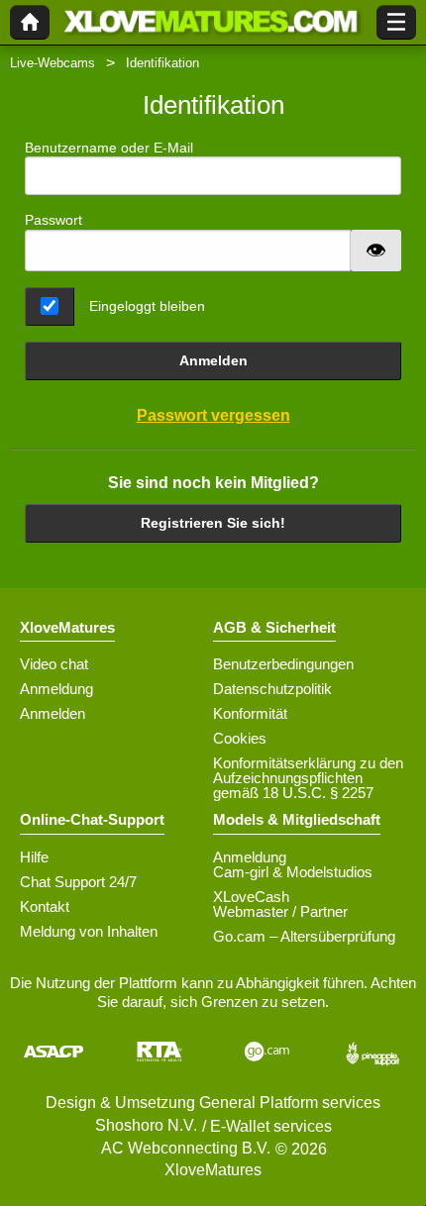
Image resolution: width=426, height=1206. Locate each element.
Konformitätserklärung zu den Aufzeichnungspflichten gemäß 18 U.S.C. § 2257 (308, 777)
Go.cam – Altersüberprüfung (304, 936)
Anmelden (213, 360)
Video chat (54, 663)
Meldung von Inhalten (89, 931)
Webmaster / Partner (280, 911)
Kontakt (44, 906)
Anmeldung (56, 688)
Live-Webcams (52, 62)
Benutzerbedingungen (283, 663)
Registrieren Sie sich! (213, 523)
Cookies (239, 738)
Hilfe (34, 857)
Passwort (53, 220)
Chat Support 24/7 (78, 881)
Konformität (250, 713)
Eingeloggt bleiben (147, 306)
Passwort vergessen (213, 415)
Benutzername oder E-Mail (109, 147)
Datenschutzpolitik (272, 688)
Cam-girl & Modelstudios (293, 871)
